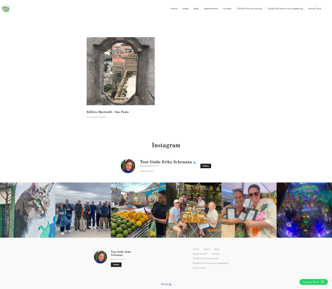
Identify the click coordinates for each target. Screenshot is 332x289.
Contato (216, 254)
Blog (217, 249)
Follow (206, 166)
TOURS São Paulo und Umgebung (210, 263)
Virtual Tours (199, 268)
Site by (164, 284)
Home (196, 249)
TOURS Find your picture (205, 258)
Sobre (207, 249)
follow (116, 264)
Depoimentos (200, 254)
